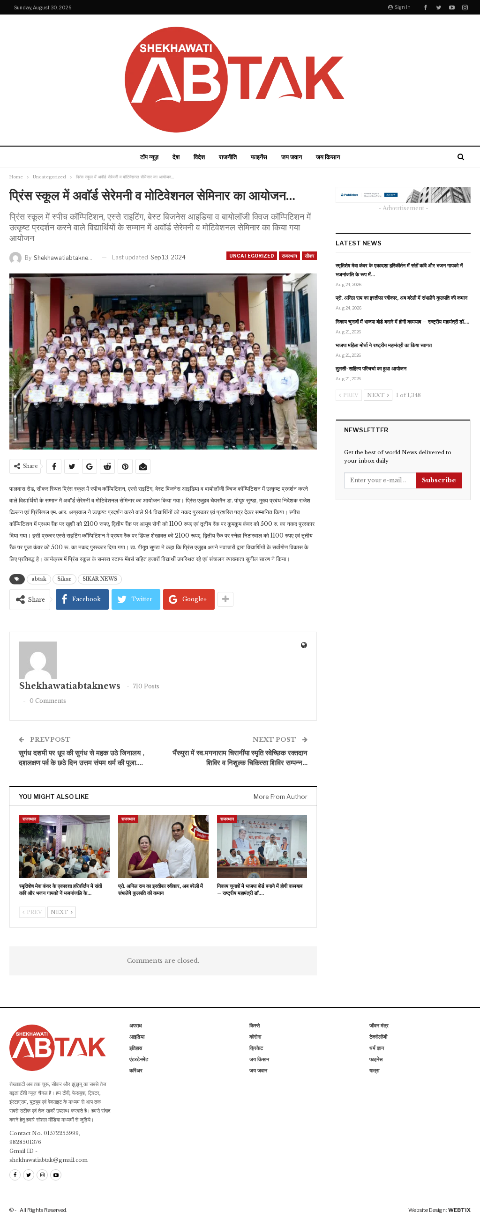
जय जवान (291, 157)
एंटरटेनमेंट (138, 1059)
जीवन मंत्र (379, 1025)
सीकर (309, 255)
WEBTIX (459, 1210)
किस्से (254, 1025)
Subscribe (439, 480)
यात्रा (374, 1070)
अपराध (135, 1025)
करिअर (135, 1070)
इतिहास (135, 1048)
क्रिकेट (256, 1048)
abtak (38, 579)
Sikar (64, 579)
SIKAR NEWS (99, 579)
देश (176, 157)
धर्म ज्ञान (376, 1048)
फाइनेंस (259, 157)
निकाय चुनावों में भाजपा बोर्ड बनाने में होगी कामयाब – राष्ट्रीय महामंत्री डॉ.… (402, 321)
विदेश (199, 157)
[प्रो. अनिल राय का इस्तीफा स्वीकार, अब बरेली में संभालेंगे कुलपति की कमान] (163, 846)
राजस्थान (289, 255)
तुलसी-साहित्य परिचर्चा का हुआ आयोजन (371, 368)
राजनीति (228, 157)
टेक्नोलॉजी (378, 1036)
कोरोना (255, 1036)
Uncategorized (251, 255)
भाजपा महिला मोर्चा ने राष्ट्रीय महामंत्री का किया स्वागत (384, 345)
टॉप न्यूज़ (149, 157)
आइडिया (136, 1036)
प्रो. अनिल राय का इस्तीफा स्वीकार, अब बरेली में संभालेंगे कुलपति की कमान (401, 298)
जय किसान (328, 157)
